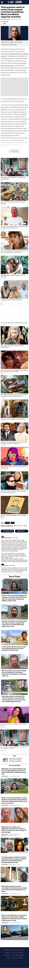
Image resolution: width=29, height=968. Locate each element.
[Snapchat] (24, 526)
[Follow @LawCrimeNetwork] (22, 526)
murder (7, 523)
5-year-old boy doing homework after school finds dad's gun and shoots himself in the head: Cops (14, 648)
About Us (16, 950)
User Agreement (7, 955)
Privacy (13, 952)
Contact (9, 957)
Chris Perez (4, 834)
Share (4, 23)
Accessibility (20, 952)
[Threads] (21, 526)
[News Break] (26, 526)
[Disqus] (14, 553)
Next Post (20, 531)
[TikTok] (18, 526)
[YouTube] (14, 526)
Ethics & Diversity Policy (18, 955)
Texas (13, 49)
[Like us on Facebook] (16, 526)
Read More (14, 151)
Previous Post (8, 531)
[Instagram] (19, 526)
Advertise (22, 950)
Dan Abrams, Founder (17, 957)
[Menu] (2, 2)
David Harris (4, 776)
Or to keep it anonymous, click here (15, 760)
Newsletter (7, 952)
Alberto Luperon (5, 19)
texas (12, 523)
